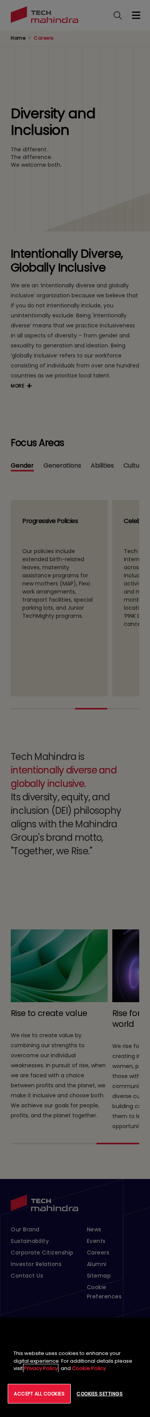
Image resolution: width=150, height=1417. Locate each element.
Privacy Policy (41, 1368)
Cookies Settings (100, 1393)
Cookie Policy (89, 1368)
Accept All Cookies (39, 1393)
